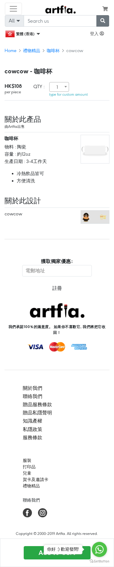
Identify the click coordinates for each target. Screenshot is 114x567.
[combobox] (59, 87)
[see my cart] (105, 9)
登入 (95, 33)
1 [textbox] (57, 87)
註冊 (57, 288)
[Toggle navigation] (13, 9)
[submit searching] (102, 21)
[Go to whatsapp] (99, 549)
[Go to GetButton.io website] (99, 561)
